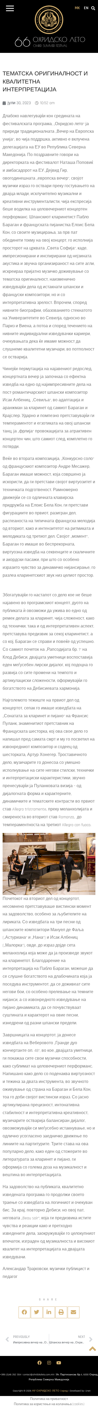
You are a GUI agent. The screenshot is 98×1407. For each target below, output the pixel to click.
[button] (10, 9)
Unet (87, 1390)
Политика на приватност (49, 1399)
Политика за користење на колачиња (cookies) (49, 1404)
